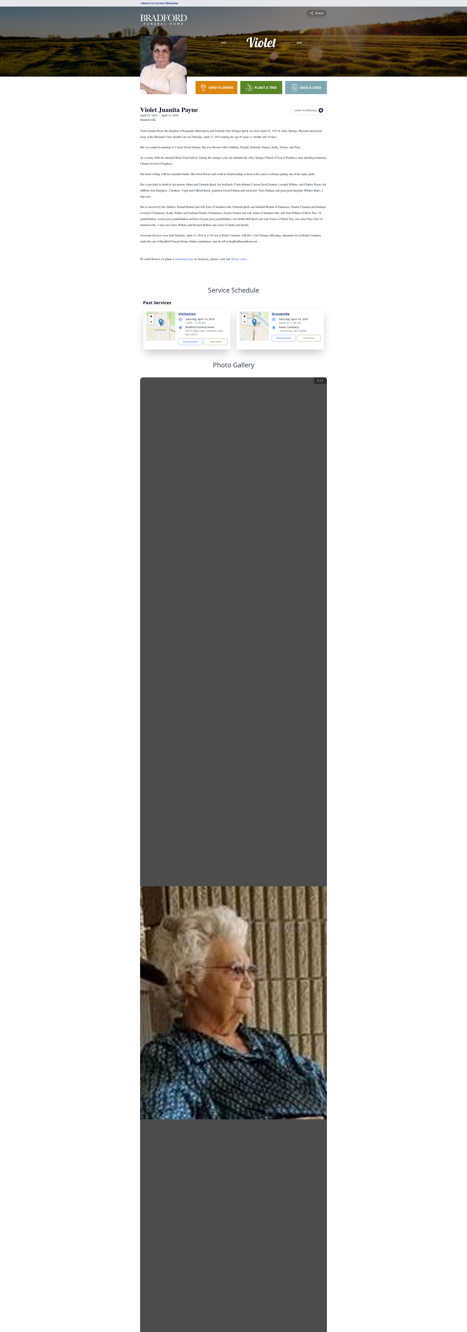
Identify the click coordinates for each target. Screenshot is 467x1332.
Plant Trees (215, 341)
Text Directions (190, 341)
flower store (239, 259)
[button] (161, 322)
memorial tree (184, 259)
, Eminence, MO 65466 (292, 330)
